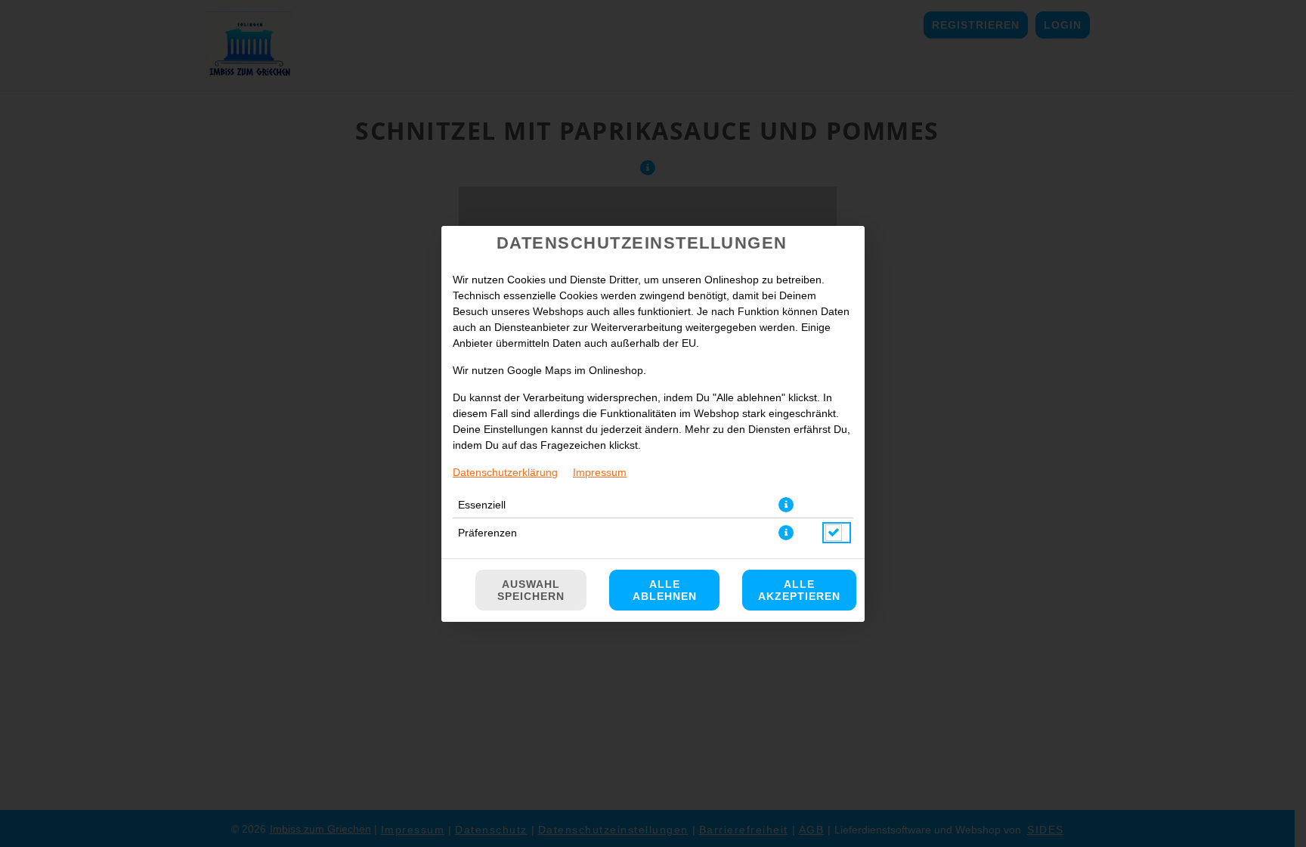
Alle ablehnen (665, 590)
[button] (786, 504)
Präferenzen (487, 533)
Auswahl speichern (531, 590)
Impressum (600, 472)
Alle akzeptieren (799, 590)
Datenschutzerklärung (505, 472)
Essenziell (482, 505)
